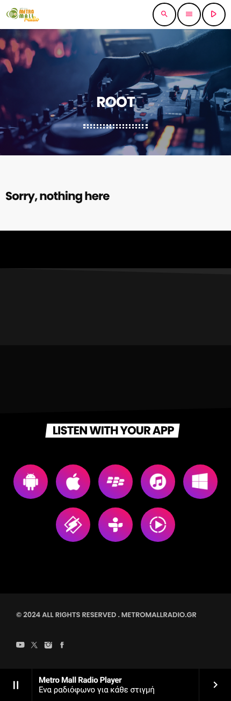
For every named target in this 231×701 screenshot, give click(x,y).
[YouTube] (20, 646)
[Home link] (22, 14)
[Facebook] (62, 646)
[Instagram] (48, 646)
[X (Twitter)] (34, 646)
